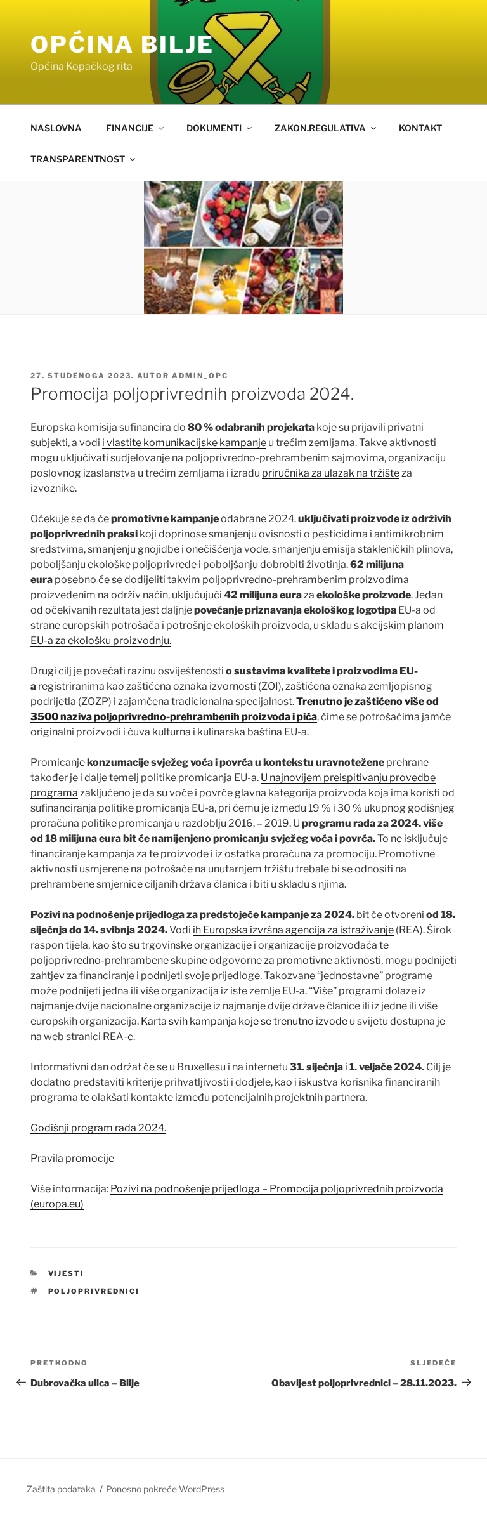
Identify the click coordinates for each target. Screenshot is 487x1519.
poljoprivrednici (94, 1291)
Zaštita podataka (61, 1488)
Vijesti (66, 1273)
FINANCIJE (129, 127)
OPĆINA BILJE (122, 44)
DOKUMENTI (214, 127)
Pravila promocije (72, 1158)
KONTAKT (420, 127)
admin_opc (200, 375)
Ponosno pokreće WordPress (165, 1488)
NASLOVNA (56, 127)
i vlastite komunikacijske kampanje (184, 443)
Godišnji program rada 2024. (98, 1128)
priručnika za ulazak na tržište (330, 473)
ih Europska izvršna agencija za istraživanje (293, 930)
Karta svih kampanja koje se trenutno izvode (244, 1021)
